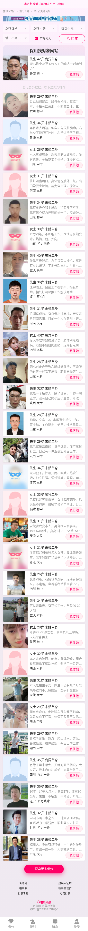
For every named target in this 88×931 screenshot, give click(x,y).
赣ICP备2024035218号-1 (44, 909)
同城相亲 (65, 893)
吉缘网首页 (9, 11)
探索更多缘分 (44, 869)
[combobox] (16, 28)
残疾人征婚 (65, 883)
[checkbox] (44, 39)
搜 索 (74, 38)
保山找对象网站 (42, 11)
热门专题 (24, 11)
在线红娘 (45, 902)
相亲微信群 (65, 888)
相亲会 (23, 888)
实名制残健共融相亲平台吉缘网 (44, 4)
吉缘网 (23, 883)
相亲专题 (23, 893)
